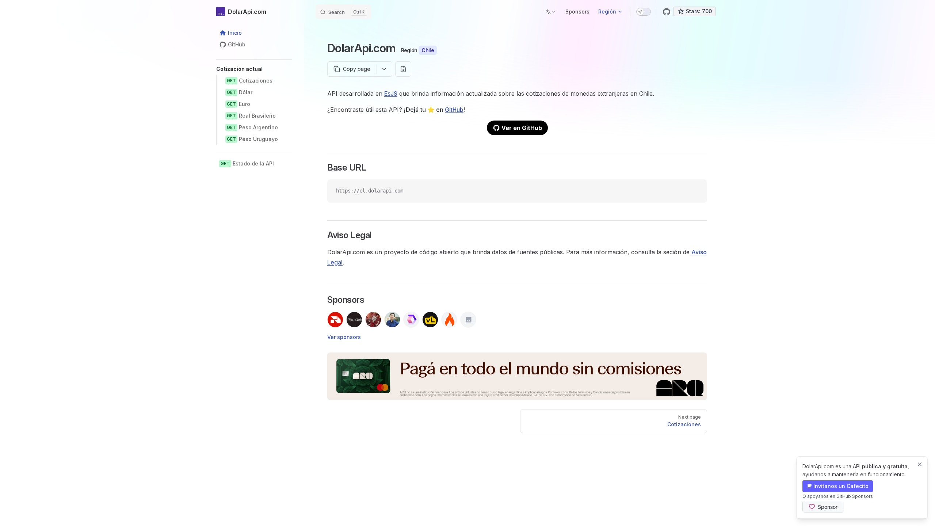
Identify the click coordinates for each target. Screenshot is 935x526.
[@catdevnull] (373, 320)
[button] (254, 69)
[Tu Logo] (468, 320)
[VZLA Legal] (430, 320)
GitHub (454, 109)
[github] (666, 11)
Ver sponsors (344, 337)
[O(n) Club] (354, 320)
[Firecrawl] (449, 320)
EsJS (390, 93)
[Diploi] (411, 320)
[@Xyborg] (392, 320)
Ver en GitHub (521, 128)
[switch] (643, 12)
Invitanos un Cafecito (841, 486)
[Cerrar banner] (919, 464)
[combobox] (551, 11)
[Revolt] (335, 320)
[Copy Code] (695, 191)
